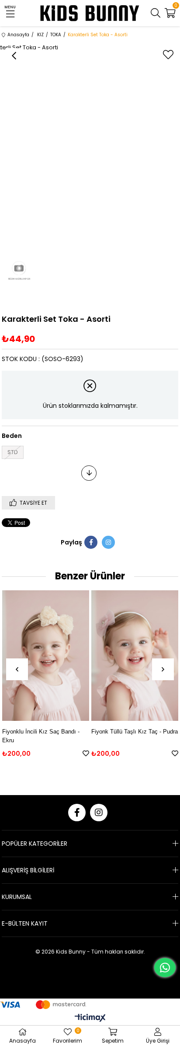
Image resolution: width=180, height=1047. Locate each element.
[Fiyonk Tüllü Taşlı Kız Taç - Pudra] (134, 655)
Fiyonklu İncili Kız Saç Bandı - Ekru (41, 736)
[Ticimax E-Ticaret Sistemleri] (90, 1018)
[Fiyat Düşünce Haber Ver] (89, 473)
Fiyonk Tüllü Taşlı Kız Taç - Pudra (134, 731)
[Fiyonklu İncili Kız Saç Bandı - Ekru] (45, 655)
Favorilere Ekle (86, 753)
